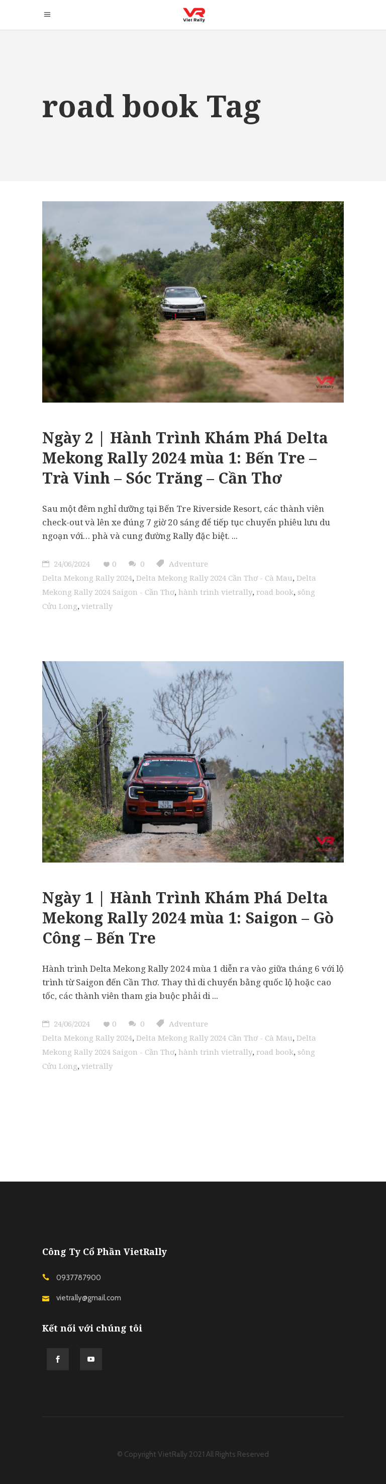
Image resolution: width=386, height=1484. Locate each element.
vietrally (97, 606)
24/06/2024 (71, 564)
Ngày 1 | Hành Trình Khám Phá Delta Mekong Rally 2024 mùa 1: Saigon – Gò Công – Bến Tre (188, 917)
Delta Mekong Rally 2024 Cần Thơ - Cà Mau (214, 578)
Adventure (188, 564)
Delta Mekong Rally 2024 (87, 578)
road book (275, 592)
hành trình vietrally (215, 592)
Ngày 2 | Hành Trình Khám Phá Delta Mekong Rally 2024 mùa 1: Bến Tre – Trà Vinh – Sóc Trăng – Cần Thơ (185, 457)
